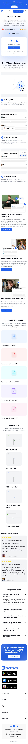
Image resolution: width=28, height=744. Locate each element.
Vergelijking (5, 718)
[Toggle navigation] (25, 11)
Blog (17, 731)
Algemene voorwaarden (18, 729)
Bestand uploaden (14, 47)
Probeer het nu (6, 229)
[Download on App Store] (9, 680)
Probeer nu (14, 7)
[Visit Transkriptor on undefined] (11, 726)
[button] (10, 11)
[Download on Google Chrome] (9, 686)
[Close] (26, 4)
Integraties (4, 699)
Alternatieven (5, 712)
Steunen (12, 731)
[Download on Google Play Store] (9, 673)
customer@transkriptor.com (14, 734)
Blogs (3, 706)
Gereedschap (5, 693)
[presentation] (14, 46)
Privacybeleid (8, 729)
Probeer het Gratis (14, 656)
